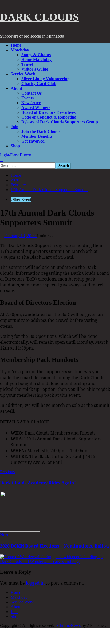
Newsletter (31, 102)
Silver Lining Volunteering (45, 78)
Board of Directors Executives (48, 112)
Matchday (20, 50)
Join (14, 126)
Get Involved (33, 141)
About (16, 88)
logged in (35, 583)
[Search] (1, 159)
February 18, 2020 (20, 235)
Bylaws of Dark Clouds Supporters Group (59, 122)
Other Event (21, 199)
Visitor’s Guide (34, 69)
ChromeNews (69, 625)
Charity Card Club (38, 83)
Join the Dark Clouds (40, 131)
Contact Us (31, 93)
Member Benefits (36, 136)
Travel (27, 64)
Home (16, 45)
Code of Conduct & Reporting (48, 117)
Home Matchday (36, 59)
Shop (15, 146)
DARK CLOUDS (39, 17)
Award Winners (35, 107)
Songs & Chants (36, 54)
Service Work (23, 74)
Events (27, 98)
